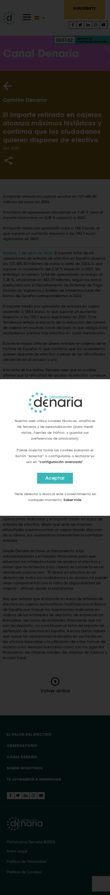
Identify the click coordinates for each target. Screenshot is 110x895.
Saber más (72, 500)
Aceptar (55, 478)
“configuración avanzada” (60, 462)
